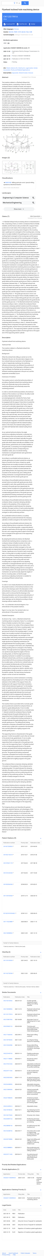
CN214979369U (7, 1040)
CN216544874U (7, 1131)
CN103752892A (8, 846)
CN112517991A (7, 1014)
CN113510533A (8, 960)
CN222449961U (7, 1106)
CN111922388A (8, 921)
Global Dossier (23, 73)
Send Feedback (13, 1253)
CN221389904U (7, 1089)
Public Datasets (25, 1253)
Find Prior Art (23, 24)
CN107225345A (8, 873)
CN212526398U (7, 1045)
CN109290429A (8, 884)
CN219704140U (7, 1064)
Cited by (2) (21, 68)
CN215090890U (8, 933)
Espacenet (15, 73)
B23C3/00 (8, 182)
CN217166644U (7, 1034)
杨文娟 (23, 32)
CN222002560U (7, 1077)
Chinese (16, 29)
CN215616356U (7, 1000)
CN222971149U (7, 1154)
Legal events (29, 68)
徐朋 (30, 32)
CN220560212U (7, 1026)
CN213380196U (7, 1019)
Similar (33, 24)
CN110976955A (8, 896)
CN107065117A (8, 863)
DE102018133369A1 (9, 913)
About (4, 1253)
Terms (34, 1253)
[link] (18, 184)
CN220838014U (7, 1125)
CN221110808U (7, 1058)
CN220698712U (7, 1119)
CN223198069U (7, 1098)
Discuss (30, 73)
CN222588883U (7, 1147)
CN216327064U (7, 1115)
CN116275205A (8, 973)
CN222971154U (7, 1070)
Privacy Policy (6, 1254)
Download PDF (10, 24)
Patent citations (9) (11, 68)
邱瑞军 (16, 32)
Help (14, 1254)
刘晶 (27, 32)
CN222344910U (7, 1053)
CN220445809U (7, 1084)
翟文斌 (11, 32)
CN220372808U (7, 1139)
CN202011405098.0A (9, 1177)
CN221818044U (7, 1110)
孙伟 (19, 32)
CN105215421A (8, 854)
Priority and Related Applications (20, 70)
